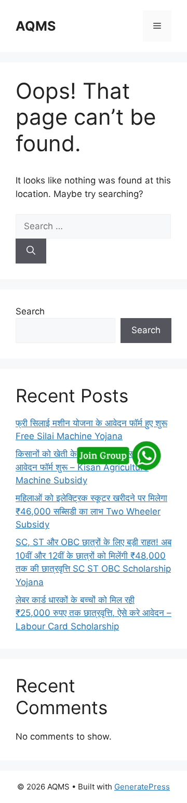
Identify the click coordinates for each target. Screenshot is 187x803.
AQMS (36, 26)
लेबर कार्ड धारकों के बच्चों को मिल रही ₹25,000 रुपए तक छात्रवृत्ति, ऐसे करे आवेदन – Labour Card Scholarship (93, 613)
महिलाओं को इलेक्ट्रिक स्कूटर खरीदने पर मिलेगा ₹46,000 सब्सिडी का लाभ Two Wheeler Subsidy (91, 511)
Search (30, 311)
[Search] (31, 251)
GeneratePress (142, 787)
